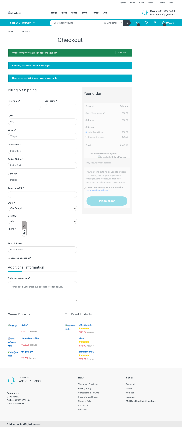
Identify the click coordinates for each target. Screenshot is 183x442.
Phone (12, 229)
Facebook (131, 384)
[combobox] (76, 23)
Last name (51, 101)
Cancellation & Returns (88, 392)
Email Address (16, 243)
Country (12, 216)
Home (10, 31)
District (12, 173)
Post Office (14, 144)
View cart (122, 52)
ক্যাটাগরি (123, 3)
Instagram (130, 397)
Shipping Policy (85, 401)
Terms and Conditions (88, 384)
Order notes (19, 278)
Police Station (15, 159)
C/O (10, 115)
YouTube (130, 392)
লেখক (171, 3)
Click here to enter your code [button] (42, 78)
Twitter (129, 388)
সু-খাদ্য (141, 3)
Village (12, 130)
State (11, 203)
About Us (82, 409)
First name (14, 101)
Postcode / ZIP (16, 188)
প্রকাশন (150, 3)
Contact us (83, 405)
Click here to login (41, 65)
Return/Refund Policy (88, 397)
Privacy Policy (84, 388)
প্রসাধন (162, 3)
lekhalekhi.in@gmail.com (145, 401)
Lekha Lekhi (15, 424)
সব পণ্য (132, 3)
